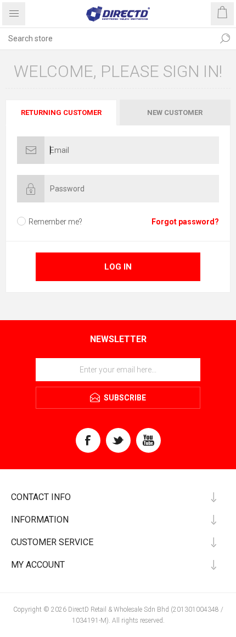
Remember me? (55, 221)
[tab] (61, 112)
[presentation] (61, 112)
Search (225, 39)
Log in (118, 267)
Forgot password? (185, 221)
